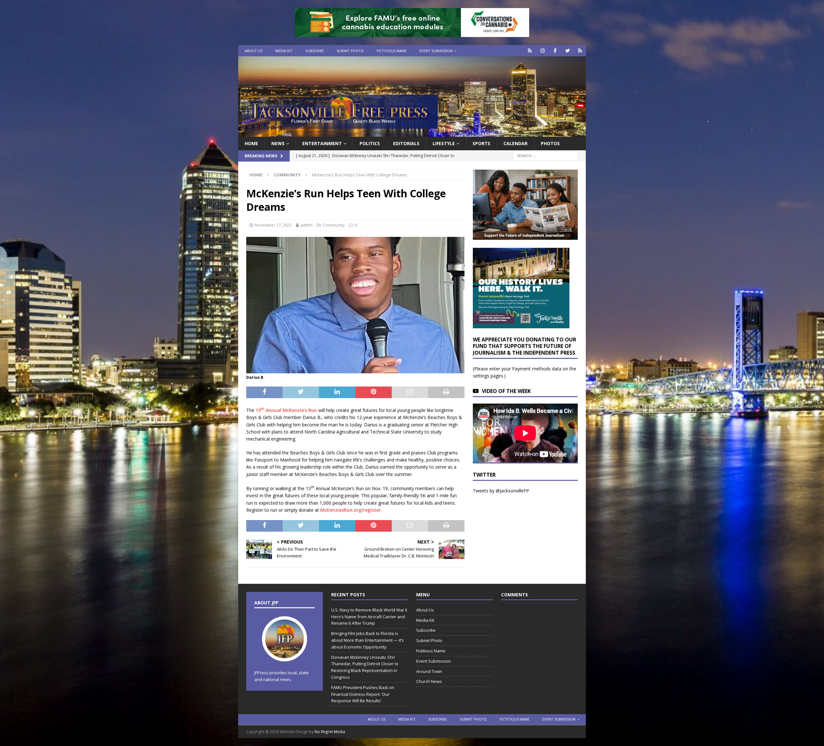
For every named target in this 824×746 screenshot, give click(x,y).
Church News (429, 681)
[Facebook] (555, 50)
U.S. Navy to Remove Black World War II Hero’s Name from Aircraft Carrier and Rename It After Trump (369, 616)
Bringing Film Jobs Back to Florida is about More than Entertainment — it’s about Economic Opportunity (367, 640)
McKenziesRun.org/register (350, 510)
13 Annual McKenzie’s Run (286, 410)
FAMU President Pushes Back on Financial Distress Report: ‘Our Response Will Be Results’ (362, 694)
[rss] (580, 50)
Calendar (515, 143)
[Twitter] (567, 50)
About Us (253, 50)
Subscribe (314, 50)
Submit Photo (350, 50)
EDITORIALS (406, 143)
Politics (370, 143)
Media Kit (284, 50)
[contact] (530, 50)
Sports (481, 143)
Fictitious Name (392, 50)
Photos (550, 143)
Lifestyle (444, 143)
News (278, 143)
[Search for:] (545, 156)
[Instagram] (542, 50)
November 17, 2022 (273, 225)
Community (334, 225)
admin (306, 225)
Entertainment (322, 143)
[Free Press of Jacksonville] (412, 133)
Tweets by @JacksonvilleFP (501, 491)
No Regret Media (329, 731)
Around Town (429, 671)
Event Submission (436, 50)
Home (251, 143)
